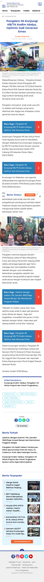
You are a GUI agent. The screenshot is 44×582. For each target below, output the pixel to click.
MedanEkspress (13, 3)
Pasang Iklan (16, 565)
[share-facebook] (16, 420)
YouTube (32, 559)
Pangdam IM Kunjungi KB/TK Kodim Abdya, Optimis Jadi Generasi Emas (18, 127)
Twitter (27, 559)
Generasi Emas (9, 394)
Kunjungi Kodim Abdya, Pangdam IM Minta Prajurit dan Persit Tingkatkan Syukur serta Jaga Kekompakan (21, 384)
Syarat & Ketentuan (13, 567)
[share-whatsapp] (24, 420)
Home (5, 11)
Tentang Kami (27, 565)
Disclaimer (26, 562)
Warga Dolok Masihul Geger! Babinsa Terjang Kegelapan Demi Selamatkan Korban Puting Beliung (15, 485)
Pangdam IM (9, 406)
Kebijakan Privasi (15, 562)
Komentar (23, 426)
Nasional (36, 11)
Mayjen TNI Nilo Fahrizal (13, 402)
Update (30, 195)
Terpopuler (15, 11)
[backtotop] (22, 551)
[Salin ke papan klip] (28, 420)
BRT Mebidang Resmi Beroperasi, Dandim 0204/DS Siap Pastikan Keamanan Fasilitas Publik (15, 496)
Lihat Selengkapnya (21, 541)
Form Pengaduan (22, 570)
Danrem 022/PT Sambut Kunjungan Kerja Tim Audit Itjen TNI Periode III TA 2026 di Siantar (15, 531)
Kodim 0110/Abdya (11, 398)
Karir (33, 562)
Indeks (26, 11)
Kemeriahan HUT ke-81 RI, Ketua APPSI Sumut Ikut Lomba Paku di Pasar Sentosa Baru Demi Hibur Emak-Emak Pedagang (16, 519)
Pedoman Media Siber (30, 567)
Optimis (30, 402)
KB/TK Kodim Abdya (27, 394)
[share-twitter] (20, 420)
